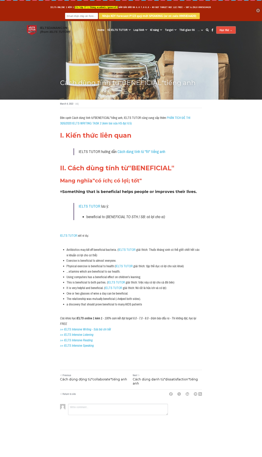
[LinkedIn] (187, 394)
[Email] (195, 394)
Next (135, 375)
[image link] (31, 29)
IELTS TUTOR (89, 206)
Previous (67, 375)
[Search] (207, 30)
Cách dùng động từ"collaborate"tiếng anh (93, 379)
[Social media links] (212, 30)
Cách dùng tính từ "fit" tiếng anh (141, 151)
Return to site (69, 394)
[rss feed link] (200, 394)
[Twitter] (179, 394)
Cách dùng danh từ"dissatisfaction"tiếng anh (165, 381)
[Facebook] (171, 394)
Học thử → (226, 30)
